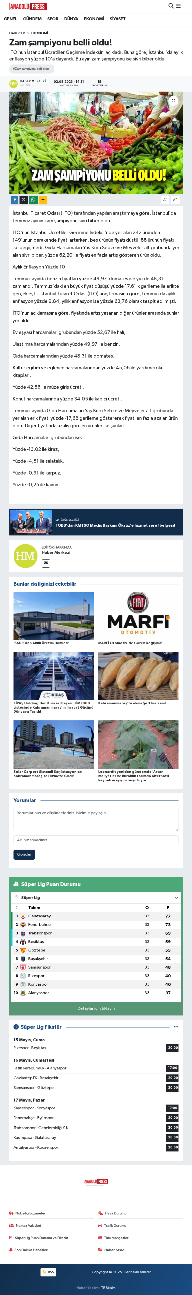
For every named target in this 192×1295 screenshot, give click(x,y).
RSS (50, 1272)
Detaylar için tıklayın (96, 1008)
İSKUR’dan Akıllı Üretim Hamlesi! (41, 643)
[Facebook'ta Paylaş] (14, 200)
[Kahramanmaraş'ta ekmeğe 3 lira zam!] (138, 676)
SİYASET (118, 19)
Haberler (17, 33)
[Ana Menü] (178, 6)
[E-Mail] (46, 563)
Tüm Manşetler (116, 1238)
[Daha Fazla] (43, 200)
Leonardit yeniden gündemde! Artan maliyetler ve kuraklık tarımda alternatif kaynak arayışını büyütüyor (133, 776)
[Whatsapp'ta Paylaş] (33, 200)
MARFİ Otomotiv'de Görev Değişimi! (130, 643)
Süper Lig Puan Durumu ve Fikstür (41, 1238)
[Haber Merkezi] (26, 556)
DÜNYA (71, 19)
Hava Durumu (115, 1213)
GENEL (10, 19)
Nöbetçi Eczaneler (31, 1213)
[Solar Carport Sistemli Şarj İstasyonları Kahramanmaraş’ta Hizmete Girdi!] (54, 744)
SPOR (52, 19)
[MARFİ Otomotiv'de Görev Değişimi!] (138, 616)
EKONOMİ (94, 19)
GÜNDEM (32, 19)
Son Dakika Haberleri (31, 1250)
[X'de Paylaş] (24, 200)
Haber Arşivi (114, 1250)
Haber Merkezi (56, 553)
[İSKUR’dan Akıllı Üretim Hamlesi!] (54, 616)
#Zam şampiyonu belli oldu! (31, 69)
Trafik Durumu (115, 1226)
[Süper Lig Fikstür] (176, 1027)
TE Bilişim (108, 1288)
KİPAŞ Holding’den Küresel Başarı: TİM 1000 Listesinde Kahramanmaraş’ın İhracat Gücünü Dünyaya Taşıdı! (54, 708)
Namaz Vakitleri (28, 1226)
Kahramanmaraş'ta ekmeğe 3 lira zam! (132, 703)
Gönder (24, 854)
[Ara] (171, 6)
